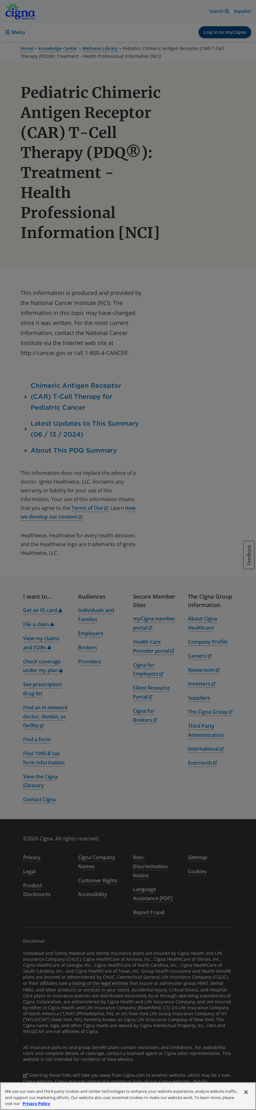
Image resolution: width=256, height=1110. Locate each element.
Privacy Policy (36, 1103)
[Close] (246, 1092)
